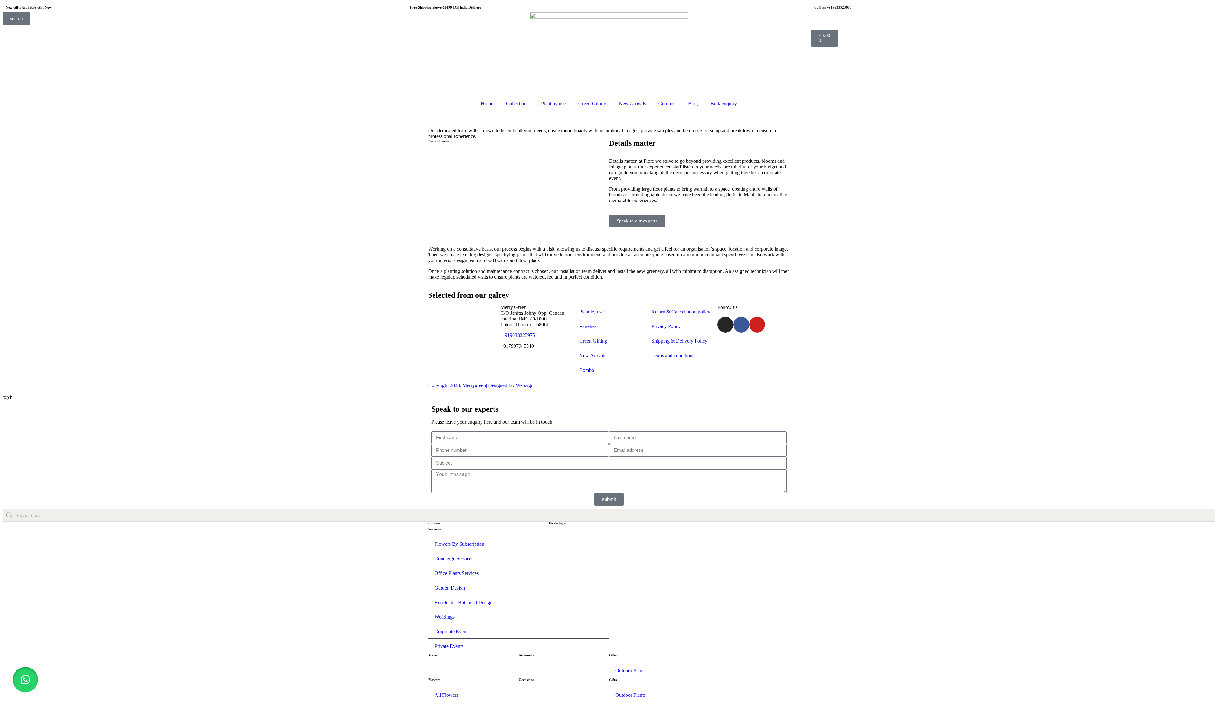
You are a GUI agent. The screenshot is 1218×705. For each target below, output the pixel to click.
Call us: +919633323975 (833, 7)
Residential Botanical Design (464, 602)
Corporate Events (452, 631)
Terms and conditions (673, 355)
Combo (586, 370)
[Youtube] (757, 325)
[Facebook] (741, 325)
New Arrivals (632, 103)
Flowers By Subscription (459, 544)
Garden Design (450, 587)
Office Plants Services (457, 573)
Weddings (445, 617)
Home (487, 103)
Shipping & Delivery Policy (679, 341)
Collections (517, 103)
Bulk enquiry (723, 103)
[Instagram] (725, 325)
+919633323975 (518, 335)
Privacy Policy (666, 326)
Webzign (525, 385)
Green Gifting (592, 103)
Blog (693, 103)
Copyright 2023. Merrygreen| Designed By (472, 385)
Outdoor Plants (630, 670)
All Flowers (446, 695)
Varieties (587, 326)
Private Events (449, 646)
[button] (25, 679)
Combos (666, 103)
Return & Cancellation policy (681, 311)
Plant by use (553, 103)
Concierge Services (454, 558)
